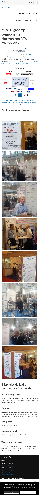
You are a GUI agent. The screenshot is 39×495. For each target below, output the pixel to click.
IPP (14, 63)
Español (3, 7)
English (9, 7)
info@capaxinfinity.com (26, 20)
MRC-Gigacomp (33, 55)
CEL (21, 63)
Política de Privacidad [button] (27, 487)
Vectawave (26, 63)
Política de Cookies (8, 475)
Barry (17, 63)
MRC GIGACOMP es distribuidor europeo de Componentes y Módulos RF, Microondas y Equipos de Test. (19, 103)
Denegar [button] (11, 492)
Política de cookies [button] (12, 487)
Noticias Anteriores (8, 471)
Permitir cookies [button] (28, 492)
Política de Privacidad (9, 473)
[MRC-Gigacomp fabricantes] (19, 82)
